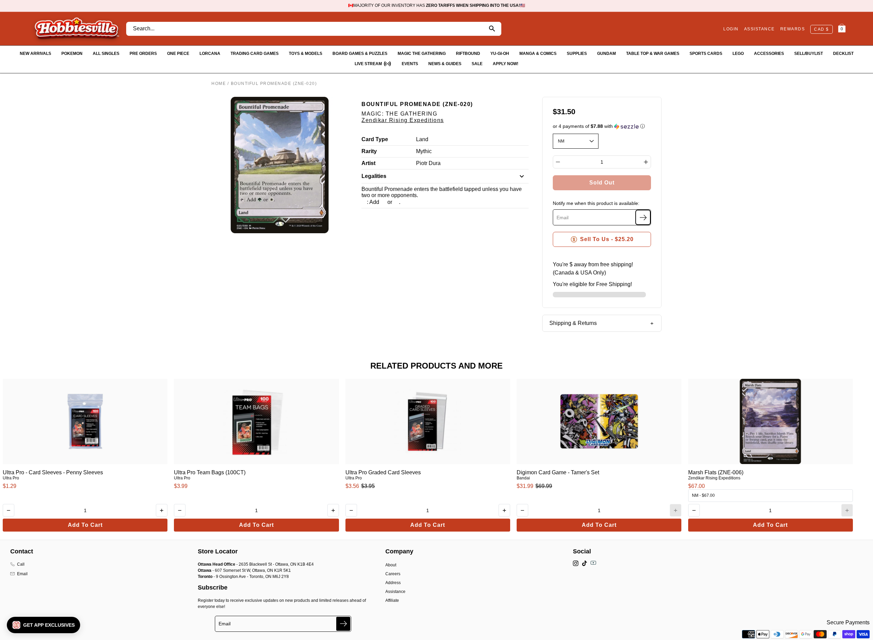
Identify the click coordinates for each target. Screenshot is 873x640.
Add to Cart (85, 525)
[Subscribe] (643, 217)
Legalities (373, 176)
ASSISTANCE (759, 29)
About (390, 565)
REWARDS (792, 29)
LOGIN (731, 29)
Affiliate (392, 600)
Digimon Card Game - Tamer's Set (558, 472)
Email (22, 573)
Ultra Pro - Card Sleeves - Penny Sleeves (53, 472)
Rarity (369, 151)
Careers (392, 573)
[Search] (492, 29)
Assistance (395, 591)
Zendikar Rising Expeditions (402, 120)
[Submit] (343, 623)
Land (422, 139)
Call (21, 564)
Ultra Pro (11, 478)
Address (393, 582)
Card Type (374, 139)
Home (218, 83)
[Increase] (646, 161)
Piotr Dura (428, 163)
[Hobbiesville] (76, 29)
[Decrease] (558, 161)
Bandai (523, 478)
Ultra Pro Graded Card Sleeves (383, 472)
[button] (602, 126)
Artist (368, 163)
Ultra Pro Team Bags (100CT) (210, 472)
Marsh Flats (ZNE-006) (715, 472)
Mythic (424, 151)
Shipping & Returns (573, 323)
